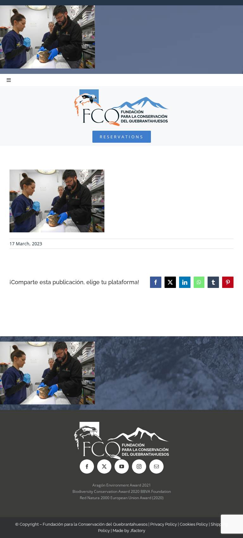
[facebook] (87, 466)
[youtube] (122, 466)
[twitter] (104, 466)
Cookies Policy (194, 524)
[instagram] (139, 466)
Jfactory (137, 530)
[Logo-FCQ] (121, 92)
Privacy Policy (163, 524)
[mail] (156, 466)
